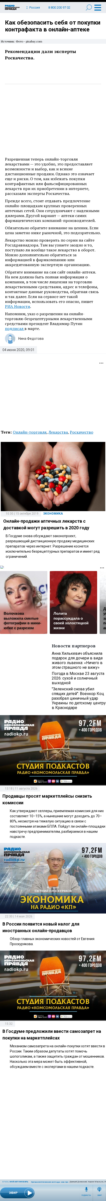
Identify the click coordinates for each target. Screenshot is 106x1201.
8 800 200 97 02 (59, 7)
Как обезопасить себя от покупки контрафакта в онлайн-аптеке (52, 26)
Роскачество (81, 432)
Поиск (89, 7)
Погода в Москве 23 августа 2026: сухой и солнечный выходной (78, 678)
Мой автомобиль (19, 1182)
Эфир (99, 1195)
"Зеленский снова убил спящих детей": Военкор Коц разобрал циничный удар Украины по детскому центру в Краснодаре (79, 698)
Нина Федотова (31, 339)
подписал (14, 328)
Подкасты (86, 1195)
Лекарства (58, 432)
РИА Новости (17, 306)
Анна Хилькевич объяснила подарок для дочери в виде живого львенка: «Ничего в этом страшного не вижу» (77, 660)
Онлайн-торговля (30, 432)
